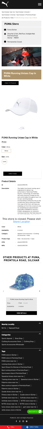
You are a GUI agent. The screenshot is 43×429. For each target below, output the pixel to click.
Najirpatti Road (14, 328)
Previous (3, 291)
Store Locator (21, 221)
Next (39, 291)
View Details (21, 313)
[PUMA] (5, 4)
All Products (6, 17)
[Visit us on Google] (19, 421)
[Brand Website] (26, 421)
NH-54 (4, 328)
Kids (12, 17)
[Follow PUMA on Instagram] (23, 421)
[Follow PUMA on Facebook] (16, 421)
